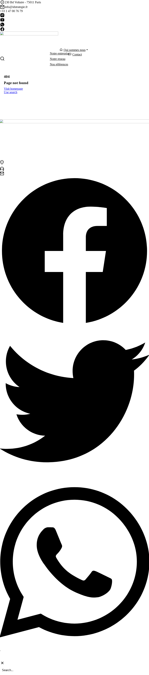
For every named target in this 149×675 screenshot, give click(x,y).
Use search (10, 92)
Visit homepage (13, 88)
